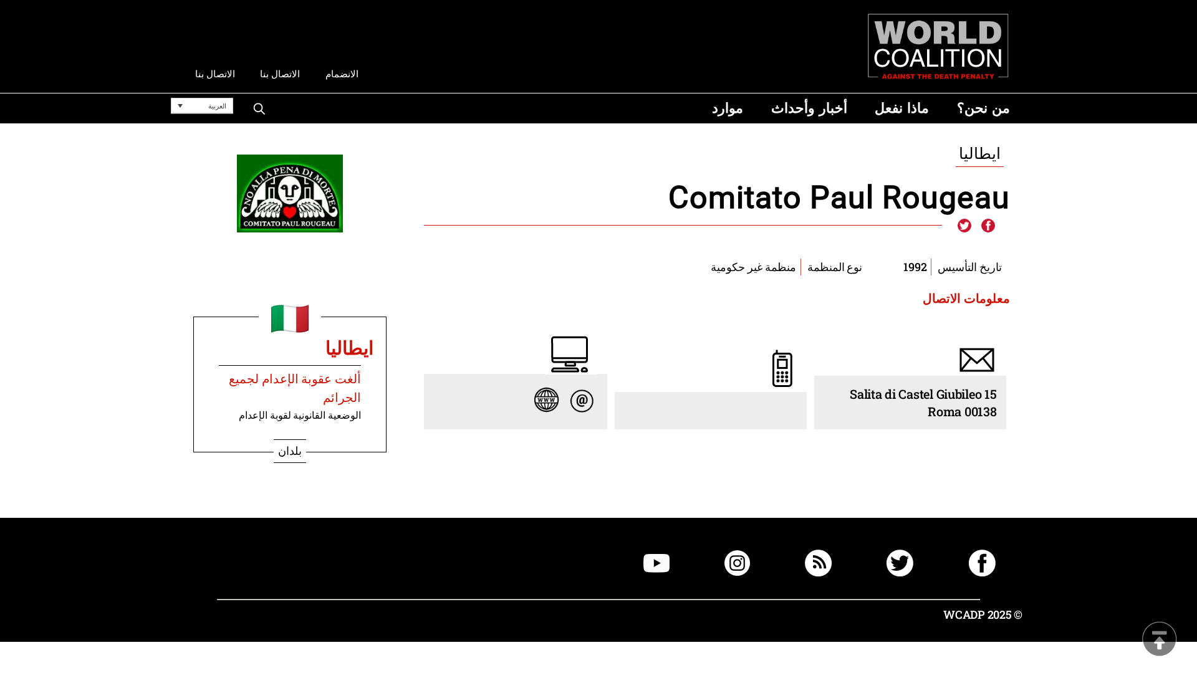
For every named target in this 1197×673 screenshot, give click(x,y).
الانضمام (341, 74)
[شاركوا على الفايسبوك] (988, 226)
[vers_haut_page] (1159, 640)
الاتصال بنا (280, 74)
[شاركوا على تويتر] (964, 226)
